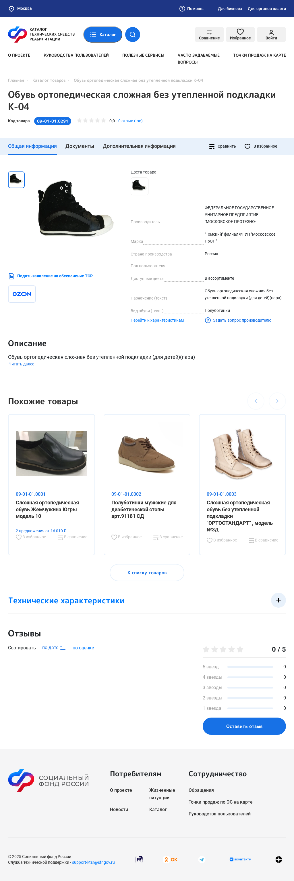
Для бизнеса (230, 8)
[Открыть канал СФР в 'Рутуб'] (139, 859)
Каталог (158, 809)
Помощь (195, 8)
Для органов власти (267, 8)
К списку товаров (147, 572)
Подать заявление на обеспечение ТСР (55, 276)
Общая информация (32, 146)
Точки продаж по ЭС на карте (221, 802)
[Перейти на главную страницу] (41, 34)
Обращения (201, 790)
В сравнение (75, 537)
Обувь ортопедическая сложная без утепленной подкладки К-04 (142, 100)
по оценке (83, 648)
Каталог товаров (48, 80)
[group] (76, 215)
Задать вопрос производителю (242, 320)
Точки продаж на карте (259, 55)
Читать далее (21, 364)
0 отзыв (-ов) (130, 121)
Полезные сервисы (143, 55)
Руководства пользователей (76, 55)
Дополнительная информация (139, 146)
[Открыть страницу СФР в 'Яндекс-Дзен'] (279, 859)
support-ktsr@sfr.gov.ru (93, 862)
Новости (119, 809)
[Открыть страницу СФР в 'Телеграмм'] (202, 859)
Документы (79, 146)
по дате (50, 647)
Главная (16, 80)
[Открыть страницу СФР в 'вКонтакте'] (240, 859)
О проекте (19, 55)
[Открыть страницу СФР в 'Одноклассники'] (170, 859)
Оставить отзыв (244, 726)
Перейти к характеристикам (157, 320)
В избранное (265, 146)
